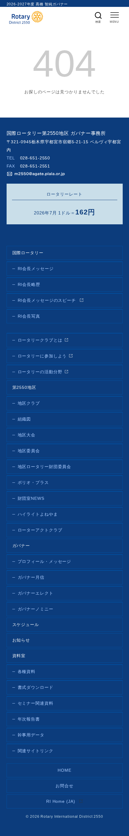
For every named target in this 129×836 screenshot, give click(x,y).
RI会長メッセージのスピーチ (48, 300)
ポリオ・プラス (33, 482)
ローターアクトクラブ (40, 530)
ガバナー (21, 545)
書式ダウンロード (35, 687)
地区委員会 (29, 451)
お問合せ (65, 786)
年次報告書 (29, 719)
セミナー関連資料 (35, 703)
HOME (64, 770)
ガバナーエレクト (35, 593)
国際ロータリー (28, 253)
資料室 (19, 656)
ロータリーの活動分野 (40, 372)
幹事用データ (31, 735)
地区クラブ (29, 403)
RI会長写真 (29, 316)
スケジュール (25, 624)
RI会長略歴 (29, 284)
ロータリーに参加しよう (42, 356)
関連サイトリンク (35, 751)
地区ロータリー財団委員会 (44, 467)
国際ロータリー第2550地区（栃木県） (26, 17)
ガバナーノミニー (35, 609)
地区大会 (27, 435)
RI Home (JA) (61, 801)
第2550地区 (24, 387)
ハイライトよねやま (38, 514)
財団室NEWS (31, 498)
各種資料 (27, 671)
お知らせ (21, 640)
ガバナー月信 (31, 577)
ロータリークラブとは (40, 340)
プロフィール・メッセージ (44, 561)
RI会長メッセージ (36, 269)
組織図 (24, 419)
